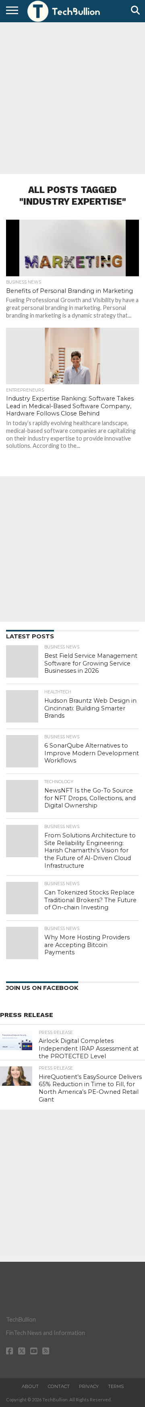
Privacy (89, 1386)
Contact (59, 1386)
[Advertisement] (72, 97)
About (30, 1386)
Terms (116, 1386)
